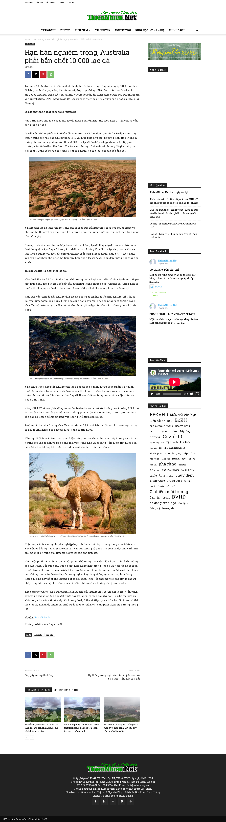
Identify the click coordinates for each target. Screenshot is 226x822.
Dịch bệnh (172, 442)
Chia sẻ (155, 295)
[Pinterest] (43, 74)
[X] (35, 74)
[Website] (130, 801)
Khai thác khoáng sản (174, 447)
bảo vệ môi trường (161, 425)
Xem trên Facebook (157, 292)
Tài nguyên (102, 30)
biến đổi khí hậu (183, 415)
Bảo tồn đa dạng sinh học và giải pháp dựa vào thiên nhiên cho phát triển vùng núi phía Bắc (174, 213)
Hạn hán (153, 448)
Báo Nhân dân (43, 617)
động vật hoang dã (162, 508)
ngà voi (153, 464)
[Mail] (113, 801)
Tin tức (65, 30)
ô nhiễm (155, 497)
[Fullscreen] (197, 394)
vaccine (187, 481)
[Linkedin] (104, 801)
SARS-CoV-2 (187, 470)
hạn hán (49, 635)
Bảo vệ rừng (182, 425)
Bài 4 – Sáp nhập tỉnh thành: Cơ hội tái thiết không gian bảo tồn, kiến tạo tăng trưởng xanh (81, 728)
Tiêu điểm (81, 30)
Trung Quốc (174, 480)
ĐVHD (179, 496)
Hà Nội (185, 442)
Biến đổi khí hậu (161, 420)
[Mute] (191, 394)
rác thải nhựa (170, 469)
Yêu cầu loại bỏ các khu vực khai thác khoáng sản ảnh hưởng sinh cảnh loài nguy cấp (41, 728)
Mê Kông (154, 458)
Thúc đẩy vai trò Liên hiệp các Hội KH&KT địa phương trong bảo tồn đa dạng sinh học (174, 201)
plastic (182, 464)
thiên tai (166, 475)
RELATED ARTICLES (38, 690)
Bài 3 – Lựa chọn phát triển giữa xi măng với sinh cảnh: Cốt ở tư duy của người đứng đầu (121, 728)
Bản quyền (50, 2)
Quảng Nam (155, 470)
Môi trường (123, 30)
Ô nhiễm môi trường (169, 491)
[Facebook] (28, 74)
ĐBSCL (166, 497)
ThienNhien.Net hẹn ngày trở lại (169, 192)
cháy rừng (184, 431)
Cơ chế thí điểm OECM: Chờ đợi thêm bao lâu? (173, 225)
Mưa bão (165, 458)
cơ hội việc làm (157, 442)
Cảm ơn (39, 2)
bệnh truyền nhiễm (163, 431)
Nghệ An (191, 459)
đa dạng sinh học (163, 503)
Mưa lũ (176, 458)
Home (27, 39)
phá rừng (167, 464)
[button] (197, 30)
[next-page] (32, 738)
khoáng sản (156, 453)
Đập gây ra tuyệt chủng (39, 675)
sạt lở (153, 475)
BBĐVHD (159, 414)
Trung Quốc (157, 480)
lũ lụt (193, 453)
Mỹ (184, 458)
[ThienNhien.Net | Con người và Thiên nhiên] (113, 16)
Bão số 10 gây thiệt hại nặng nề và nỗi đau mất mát (173, 235)
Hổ (160, 448)
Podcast (71, 2)
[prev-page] (27, 738)
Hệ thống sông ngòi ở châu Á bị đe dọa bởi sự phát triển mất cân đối (114, 676)
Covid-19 (172, 436)
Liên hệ (61, 2)
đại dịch (183, 503)
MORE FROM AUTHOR (66, 690)
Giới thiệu (29, 2)
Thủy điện (184, 475)
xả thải (153, 486)
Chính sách (177, 30)
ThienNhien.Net (167, 260)
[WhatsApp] (50, 74)
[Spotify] (121, 801)
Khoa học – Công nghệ (149, 30)
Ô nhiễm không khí (166, 486)
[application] (174, 382)
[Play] (152, 394)
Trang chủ (48, 30)
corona (155, 437)
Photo (158, 286)
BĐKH (181, 420)
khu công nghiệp (176, 453)
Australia (38, 635)
